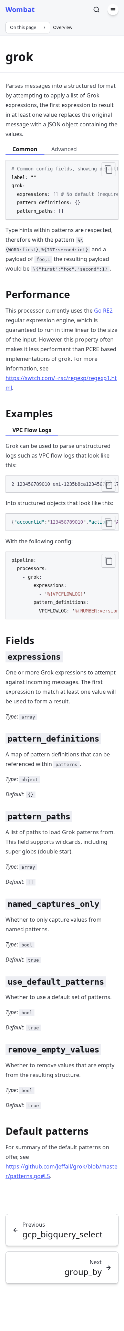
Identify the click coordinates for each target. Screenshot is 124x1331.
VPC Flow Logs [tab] (31, 430)
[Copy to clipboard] (108, 169)
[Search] (96, 10)
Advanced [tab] (64, 149)
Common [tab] (25, 149)
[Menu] (112, 9)
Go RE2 (103, 310)
